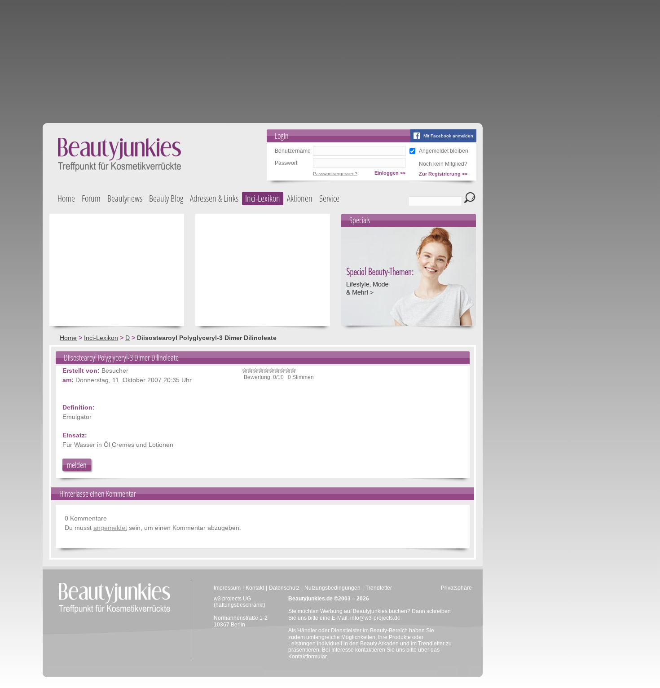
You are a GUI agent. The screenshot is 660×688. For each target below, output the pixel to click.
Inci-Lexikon (262, 198)
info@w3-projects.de (375, 618)
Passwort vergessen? (335, 173)
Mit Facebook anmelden (448, 135)
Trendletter (378, 588)
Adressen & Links (214, 198)
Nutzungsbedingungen (332, 588)
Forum (91, 198)
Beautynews (124, 198)
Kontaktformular (307, 656)
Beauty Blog (166, 198)
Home (66, 198)
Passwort (286, 163)
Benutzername (293, 151)
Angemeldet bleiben (443, 151)
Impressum (227, 588)
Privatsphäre (456, 588)
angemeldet (110, 527)
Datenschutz (284, 588)
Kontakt (255, 588)
